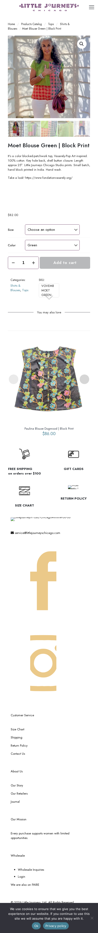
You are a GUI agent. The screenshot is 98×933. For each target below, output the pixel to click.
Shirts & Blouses (15, 287)
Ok (36, 926)
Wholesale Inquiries (31, 869)
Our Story (17, 785)
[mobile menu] (92, 7)
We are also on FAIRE (25, 884)
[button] (82, 44)
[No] (92, 918)
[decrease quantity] (13, 263)
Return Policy (19, 745)
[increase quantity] (33, 263)
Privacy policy (55, 926)
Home (11, 24)
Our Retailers (19, 793)
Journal (15, 801)
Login (21, 876)
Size (11, 229)
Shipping (16, 737)
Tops (51, 24)
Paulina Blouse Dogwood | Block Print (49, 428)
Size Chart (17, 729)
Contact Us (18, 753)
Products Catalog (31, 24)
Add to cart (65, 262)
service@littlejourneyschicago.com (37, 533)
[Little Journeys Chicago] (49, 7)
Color (12, 245)
